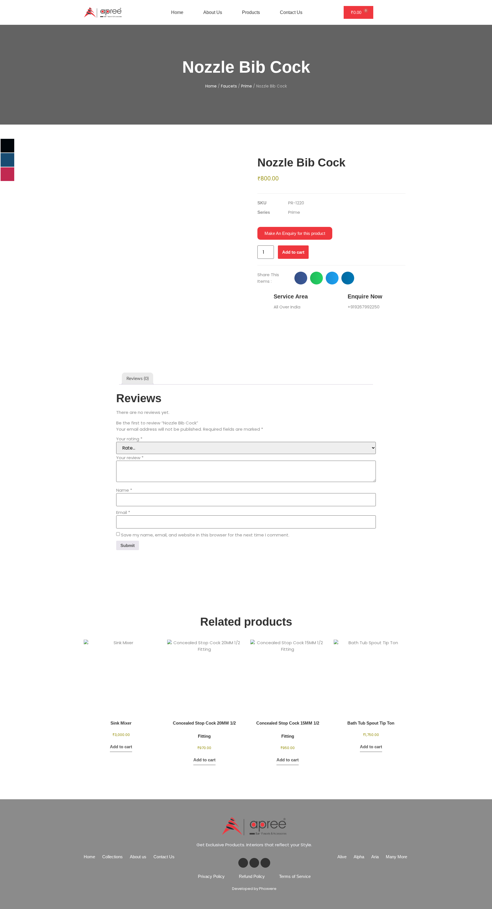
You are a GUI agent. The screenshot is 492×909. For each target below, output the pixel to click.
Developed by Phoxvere (254, 888)
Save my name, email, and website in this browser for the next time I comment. (205, 535)
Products (251, 12)
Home (177, 12)
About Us (212, 12)
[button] (300, 278)
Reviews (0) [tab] (137, 378)
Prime (246, 86)
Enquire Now (365, 296)
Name (124, 490)
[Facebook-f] (243, 863)
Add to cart (293, 252)
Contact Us (291, 12)
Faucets (229, 86)
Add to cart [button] (121, 746)
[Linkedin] (254, 863)
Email (123, 512)
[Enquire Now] (337, 300)
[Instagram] (265, 863)
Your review (130, 457)
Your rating (129, 439)
